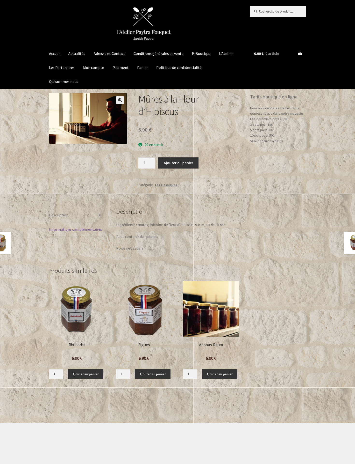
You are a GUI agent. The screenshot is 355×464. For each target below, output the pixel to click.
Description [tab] (58, 215)
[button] (120, 100)
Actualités (76, 53)
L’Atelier (226, 53)
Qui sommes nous (63, 81)
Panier (142, 67)
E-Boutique (201, 53)
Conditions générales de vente (159, 53)
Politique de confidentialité (179, 67)
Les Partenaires (62, 67)
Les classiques (166, 185)
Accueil (55, 53)
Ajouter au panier (178, 162)
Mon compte (93, 67)
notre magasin (292, 113)
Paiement (121, 67)
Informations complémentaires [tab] (75, 229)
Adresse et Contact (109, 53)
